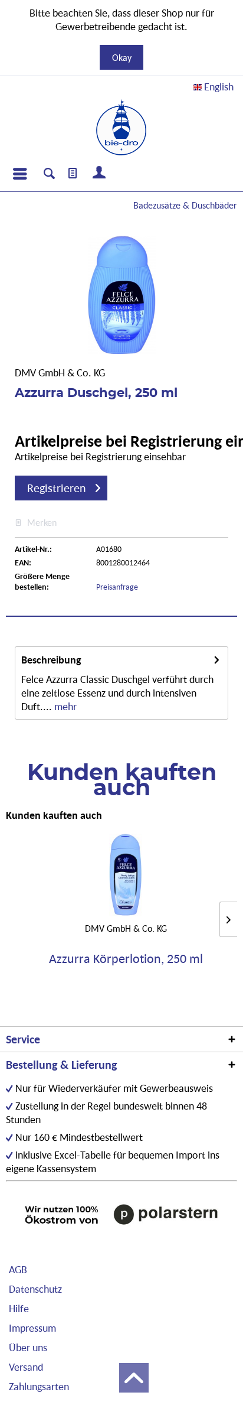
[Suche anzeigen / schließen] (49, 175)
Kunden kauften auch (54, 815)
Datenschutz (35, 1289)
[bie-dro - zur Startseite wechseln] (121, 127)
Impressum (32, 1328)
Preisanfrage (117, 586)
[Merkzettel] (73, 174)
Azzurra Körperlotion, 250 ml (126, 959)
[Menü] (19, 174)
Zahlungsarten (39, 1386)
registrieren (56, 488)
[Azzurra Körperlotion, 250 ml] (125, 875)
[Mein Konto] (99, 174)
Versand (26, 1367)
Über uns (28, 1347)
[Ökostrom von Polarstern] (121, 1214)
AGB (18, 1269)
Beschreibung (51, 659)
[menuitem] (19, 174)
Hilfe (19, 1308)
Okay (122, 57)
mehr (64, 706)
